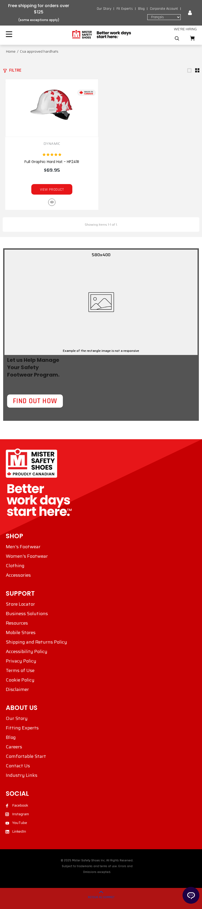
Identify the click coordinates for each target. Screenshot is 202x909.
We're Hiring (185, 29)
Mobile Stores (21, 632)
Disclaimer (17, 689)
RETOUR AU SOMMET (101, 897)
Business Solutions (27, 613)
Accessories (18, 575)
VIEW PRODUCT (52, 189)
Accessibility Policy (26, 651)
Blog (141, 8)
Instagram (20, 814)
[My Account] (190, 13)
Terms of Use (20, 670)
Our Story (104, 8)
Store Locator (20, 604)
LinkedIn (19, 831)
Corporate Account (164, 8)
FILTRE (15, 70)
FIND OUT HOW (35, 401)
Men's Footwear (23, 546)
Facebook (20, 805)
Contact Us (18, 765)
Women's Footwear (27, 556)
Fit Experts (125, 8)
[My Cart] (192, 38)
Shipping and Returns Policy (36, 642)
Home (11, 51)
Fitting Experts (22, 728)
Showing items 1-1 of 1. (101, 224)
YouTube (19, 823)
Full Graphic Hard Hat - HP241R (51, 161)
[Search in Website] (177, 38)
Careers (14, 746)
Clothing (15, 565)
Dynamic (51, 143)
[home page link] (101, 34)
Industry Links (21, 775)
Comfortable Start (26, 756)
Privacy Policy (21, 661)
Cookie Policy (20, 680)
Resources (17, 623)
